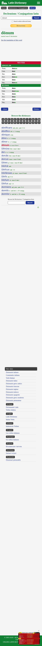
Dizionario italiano (12, 372)
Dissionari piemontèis (13, 460)
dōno (9, 138)
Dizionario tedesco (12, 392)
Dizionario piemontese (13, 400)
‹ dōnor (4, 109)
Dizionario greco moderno (15, 398)
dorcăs (11, 155)
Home (4, 8)
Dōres (12, 162)
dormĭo (13, 190)
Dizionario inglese (12, 389)
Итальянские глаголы (14, 446)
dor (8, 152)
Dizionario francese (12, 386)
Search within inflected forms (22, 21)
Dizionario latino (11, 381)
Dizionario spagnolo (13, 395)
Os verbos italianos (12, 440)
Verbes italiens (11, 410)
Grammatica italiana (12, 375)
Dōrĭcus (8, 169)
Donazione (21, 26)
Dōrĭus (8, 183)
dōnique (7, 134)
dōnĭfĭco (11, 131)
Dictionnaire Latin (12, 407)
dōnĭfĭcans (13, 127)
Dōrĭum (10, 180)
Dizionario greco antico (14, 384)
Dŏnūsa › (37, 109)
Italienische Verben (12, 426)
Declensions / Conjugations (18, 8)
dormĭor (13, 194)
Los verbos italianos (12, 433)
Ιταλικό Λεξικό (11, 453)
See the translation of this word (11, 40)
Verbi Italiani (10, 378)
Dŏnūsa (11, 148)
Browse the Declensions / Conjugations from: (21, 199)
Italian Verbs (10, 419)
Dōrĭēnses (14, 173)
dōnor (9, 141)
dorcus (11, 159)
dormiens (13, 187)
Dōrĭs (7, 176)
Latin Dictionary (11, 417)
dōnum (32, 8)
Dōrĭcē (7, 166)
